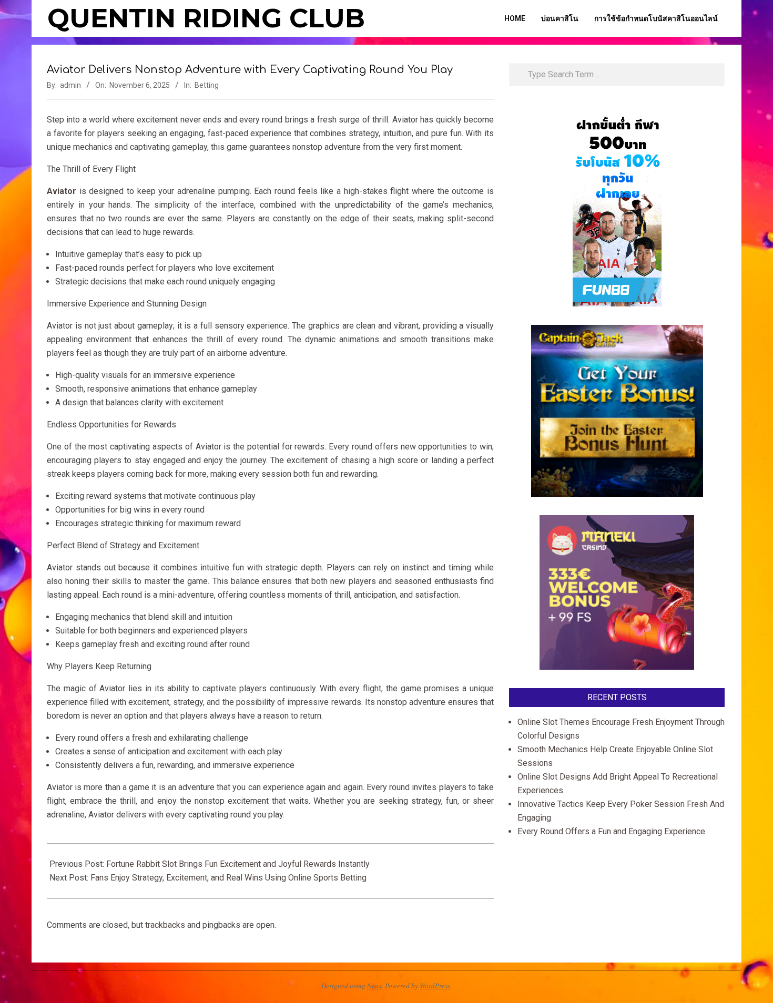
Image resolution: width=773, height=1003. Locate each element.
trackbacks (165, 925)
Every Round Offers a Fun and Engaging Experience (611, 831)
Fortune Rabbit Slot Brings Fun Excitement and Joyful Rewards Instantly (238, 864)
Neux (374, 985)
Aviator (61, 191)
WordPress (435, 985)
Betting (207, 85)
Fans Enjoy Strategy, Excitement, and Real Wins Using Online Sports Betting (228, 878)
